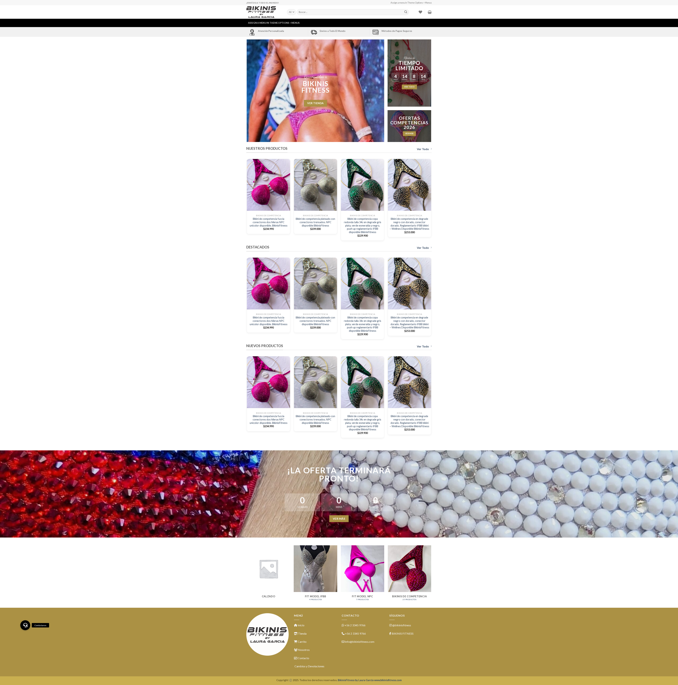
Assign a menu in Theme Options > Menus (411, 2)
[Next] (431, 201)
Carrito (302, 641)
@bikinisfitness (401, 625)
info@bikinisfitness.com (359, 641)
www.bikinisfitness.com (388, 680)
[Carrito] (430, 12)
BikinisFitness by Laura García (356, 680)
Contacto (303, 658)
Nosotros (304, 649)
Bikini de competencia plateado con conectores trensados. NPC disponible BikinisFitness (315, 222)
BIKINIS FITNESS (403, 633)
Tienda (302, 633)
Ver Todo (423, 149)
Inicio (300, 625)
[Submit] (406, 12)
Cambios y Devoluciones (309, 666)
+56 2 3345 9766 (355, 625)
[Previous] (247, 201)
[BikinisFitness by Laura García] (264, 12)
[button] (25, 625)
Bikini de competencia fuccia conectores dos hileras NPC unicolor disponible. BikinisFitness (268, 222)
